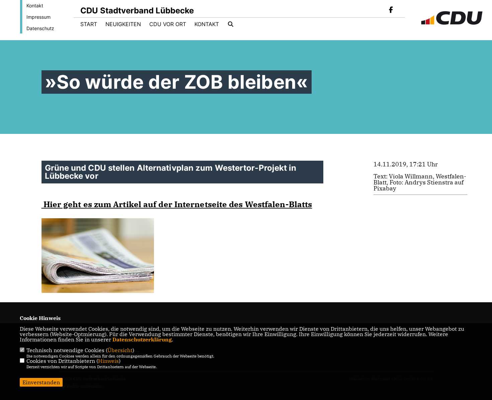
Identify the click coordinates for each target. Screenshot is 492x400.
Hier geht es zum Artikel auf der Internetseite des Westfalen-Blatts (177, 204)
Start (88, 24)
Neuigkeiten (123, 24)
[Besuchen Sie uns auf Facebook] (391, 10)
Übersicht (120, 350)
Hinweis (108, 360)
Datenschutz (40, 28)
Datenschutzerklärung (142, 339)
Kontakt (34, 5)
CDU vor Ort (167, 24)
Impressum (38, 17)
